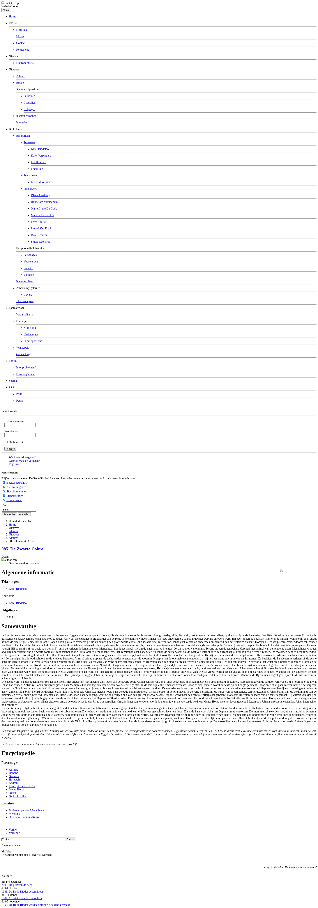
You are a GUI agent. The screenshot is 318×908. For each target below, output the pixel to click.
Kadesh (13, 782)
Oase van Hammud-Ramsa (24, 817)
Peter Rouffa (38, 221)
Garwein (14, 776)
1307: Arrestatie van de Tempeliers (21, 898)
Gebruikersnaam (14, 421)
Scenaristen (30, 175)
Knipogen (29, 109)
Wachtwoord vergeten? (22, 457)
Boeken (20, 82)
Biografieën (23, 135)
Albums (20, 76)
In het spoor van (33, 341)
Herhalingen (31, 334)
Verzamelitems (24, 314)
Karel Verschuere (41, 155)
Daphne (13, 772)
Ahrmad (13, 769)
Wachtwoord (11, 431)
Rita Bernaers (39, 235)
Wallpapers (22, 347)
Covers (28, 294)
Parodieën (29, 95)
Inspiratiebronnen (26, 115)
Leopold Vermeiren (42, 182)
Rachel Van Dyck (41, 228)
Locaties (28, 268)
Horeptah (14, 779)
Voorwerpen (31, 261)
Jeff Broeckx (38, 162)
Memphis (14, 813)
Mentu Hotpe (16, 789)
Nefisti (13, 792)
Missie (20, 36)
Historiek (21, 29)
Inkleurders (30, 188)
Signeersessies (14, 495)
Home (12, 16)
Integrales (21, 122)
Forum (13, 360)
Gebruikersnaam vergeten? (24, 460)
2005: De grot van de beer (16, 884)
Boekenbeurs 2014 (17, 482)
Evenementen (14, 500)
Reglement (22, 49)
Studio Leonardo (40, 241)
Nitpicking (30, 327)
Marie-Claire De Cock (44, 208)
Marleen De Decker (42, 215)
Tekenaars (29, 142)
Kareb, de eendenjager (22, 786)
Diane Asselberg (40, 195)
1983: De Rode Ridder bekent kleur (22, 891)
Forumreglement (25, 374)
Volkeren (29, 274)
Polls (19, 394)
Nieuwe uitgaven (16, 487)
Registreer (15, 464)
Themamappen (24, 301)
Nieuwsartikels (24, 62)
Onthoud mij (16, 442)
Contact (20, 43)
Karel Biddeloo (40, 148)
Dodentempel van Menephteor (26, 810)
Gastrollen (30, 102)
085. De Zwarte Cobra (22, 549)
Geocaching (23, 354)
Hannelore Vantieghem (44, 201)
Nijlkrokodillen (17, 796)
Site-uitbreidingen (16, 491)
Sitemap (13, 380)
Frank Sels (37, 168)
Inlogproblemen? (26, 367)
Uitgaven (14, 534)
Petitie (19, 400)
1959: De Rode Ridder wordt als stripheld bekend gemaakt (35, 904)
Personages (30, 254)
